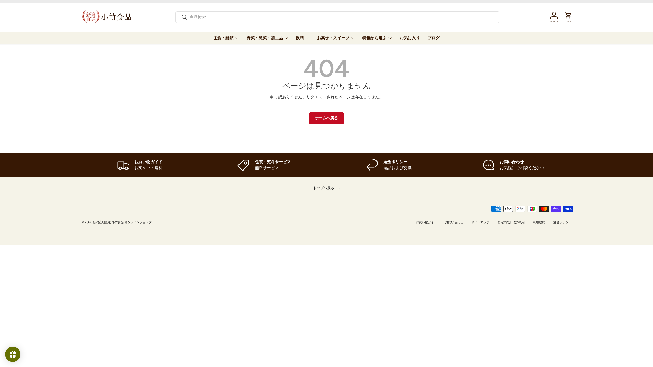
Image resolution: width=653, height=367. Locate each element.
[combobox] (337, 17)
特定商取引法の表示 (511, 222)
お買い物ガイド (426, 222)
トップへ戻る (324, 188)
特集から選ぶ (374, 37)
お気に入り (410, 37)
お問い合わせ (454, 222)
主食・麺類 (224, 37)
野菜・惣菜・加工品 (265, 37)
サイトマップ (480, 222)
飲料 (300, 37)
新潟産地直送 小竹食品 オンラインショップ (122, 222)
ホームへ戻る (326, 118)
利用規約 (539, 222)
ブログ (434, 37)
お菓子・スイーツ (333, 37)
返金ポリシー (562, 222)
